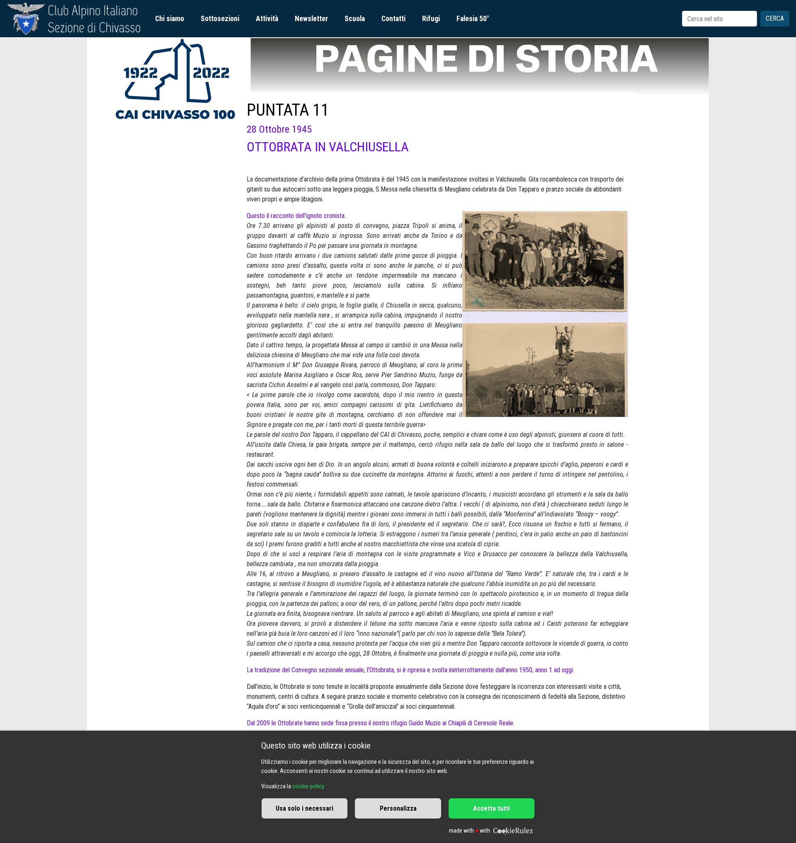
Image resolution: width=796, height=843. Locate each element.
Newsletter (311, 19)
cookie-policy (308, 786)
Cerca (775, 18)
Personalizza (398, 808)
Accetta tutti (491, 808)
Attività (267, 19)
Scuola (355, 19)
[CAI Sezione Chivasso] (73, 18)
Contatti (393, 19)
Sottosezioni (220, 19)
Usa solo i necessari (304, 808)
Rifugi (431, 19)
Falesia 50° (472, 19)
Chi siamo (169, 19)
